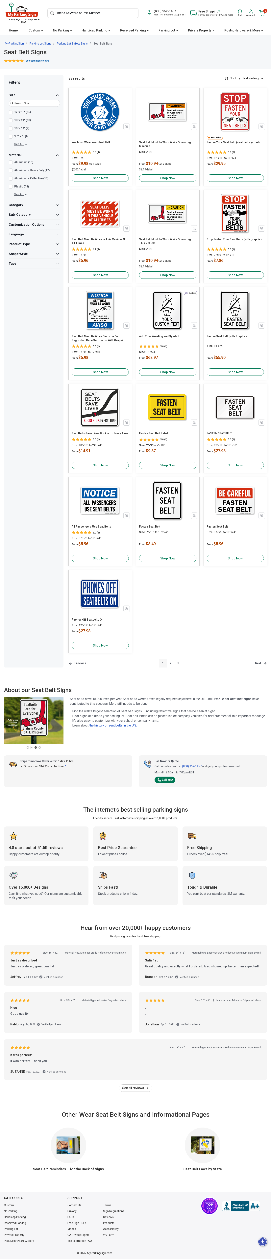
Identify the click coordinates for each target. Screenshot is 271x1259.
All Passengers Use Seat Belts (91, 526)
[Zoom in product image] (126, 127)
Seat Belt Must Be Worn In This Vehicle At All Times (98, 241)
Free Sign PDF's (76, 1223)
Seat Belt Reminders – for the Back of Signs (68, 1169)
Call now (167, 779)
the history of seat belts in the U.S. (113, 725)
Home (13, 30)
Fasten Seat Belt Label (153, 433)
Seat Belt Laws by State (202, 1169)
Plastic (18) (21, 186)
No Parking (61, 30)
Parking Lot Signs (40, 43)
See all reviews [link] (133, 1088)
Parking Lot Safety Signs (72, 43)
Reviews (108, 1217)
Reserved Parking (133, 30)
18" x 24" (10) (22, 120)
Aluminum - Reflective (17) (31, 178)
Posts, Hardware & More (242, 30)
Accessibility (111, 1228)
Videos (71, 1228)
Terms (107, 1205)
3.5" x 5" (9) (21, 136)
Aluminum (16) (23, 162)
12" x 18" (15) (22, 112)
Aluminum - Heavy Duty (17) (32, 170)
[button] (239, 13)
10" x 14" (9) (21, 128)
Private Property (199, 30)
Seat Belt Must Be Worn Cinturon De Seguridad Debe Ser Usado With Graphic (98, 338)
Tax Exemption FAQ (79, 1240)
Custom (34, 30)
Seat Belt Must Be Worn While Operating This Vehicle (165, 241)
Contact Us (74, 1205)
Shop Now (100, 178)
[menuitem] (13, 30)
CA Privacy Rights (78, 1234)
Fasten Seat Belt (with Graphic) (227, 336)
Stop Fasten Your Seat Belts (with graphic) (234, 239)
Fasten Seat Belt (149, 526)
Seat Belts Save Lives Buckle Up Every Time (100, 433)
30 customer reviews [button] (37, 60)
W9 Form (108, 1234)
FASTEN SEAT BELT (219, 433)
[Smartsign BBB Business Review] (241, 1206)
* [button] (65, 766)
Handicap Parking (94, 30)
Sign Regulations (113, 1211)
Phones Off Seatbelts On (87, 619)
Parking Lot (167, 30)
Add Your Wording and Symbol (159, 336)
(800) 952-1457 (192, 766)
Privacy (72, 1211)
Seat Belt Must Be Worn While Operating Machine (165, 144)
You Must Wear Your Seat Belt (91, 142)
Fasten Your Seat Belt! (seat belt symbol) (233, 142)
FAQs (70, 1217)
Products (108, 1223)
